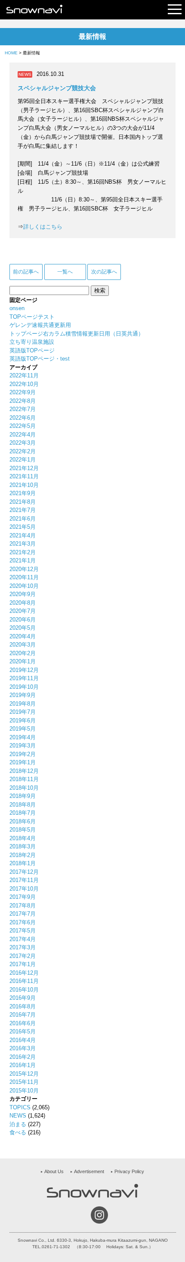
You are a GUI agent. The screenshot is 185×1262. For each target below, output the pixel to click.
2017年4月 (22, 939)
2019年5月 (22, 728)
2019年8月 (22, 703)
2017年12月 (24, 872)
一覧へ (65, 272)
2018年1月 (22, 863)
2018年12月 (24, 771)
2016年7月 (22, 1014)
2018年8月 (22, 804)
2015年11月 (24, 1082)
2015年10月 (24, 1090)
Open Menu (174, 9)
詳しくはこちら (42, 226)
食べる (17, 1132)
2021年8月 (22, 502)
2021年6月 (22, 518)
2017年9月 (22, 897)
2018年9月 (22, 796)
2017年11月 (24, 880)
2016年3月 (22, 1048)
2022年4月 (22, 434)
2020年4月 (22, 636)
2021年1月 (22, 560)
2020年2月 (22, 653)
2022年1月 (22, 459)
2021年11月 (24, 476)
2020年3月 (22, 644)
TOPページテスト (32, 317)
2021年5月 (22, 527)
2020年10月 (24, 586)
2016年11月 (24, 981)
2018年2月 (22, 855)
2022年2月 (22, 451)
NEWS (17, 1115)
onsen (17, 308)
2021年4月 (22, 535)
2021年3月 (22, 543)
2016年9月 (22, 998)
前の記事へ (26, 272)
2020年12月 (24, 569)
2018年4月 (22, 838)
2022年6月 (22, 417)
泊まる (17, 1124)
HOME (11, 52)
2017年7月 (22, 913)
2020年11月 (24, 577)
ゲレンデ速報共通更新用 (40, 325)
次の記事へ (104, 272)
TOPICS (20, 1107)
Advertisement (89, 1171)
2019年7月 (22, 712)
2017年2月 (22, 956)
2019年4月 (22, 737)
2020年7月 (22, 611)
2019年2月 (22, 754)
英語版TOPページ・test (39, 358)
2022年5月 (22, 426)
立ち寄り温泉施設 (31, 342)
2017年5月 (22, 930)
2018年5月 (22, 829)
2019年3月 (22, 745)
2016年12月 (24, 973)
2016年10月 (24, 989)
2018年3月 (22, 846)
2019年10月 (24, 687)
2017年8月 (22, 905)
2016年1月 (22, 1065)
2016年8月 (22, 1006)
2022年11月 (24, 375)
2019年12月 (24, 670)
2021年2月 (22, 552)
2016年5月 (22, 1031)
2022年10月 (24, 384)
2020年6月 (22, 619)
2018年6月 (22, 821)
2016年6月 (22, 1023)
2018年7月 (22, 813)
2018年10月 (24, 788)
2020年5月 (22, 628)
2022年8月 (22, 401)
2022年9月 (22, 392)
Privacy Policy (129, 1171)
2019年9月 (22, 695)
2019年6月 (22, 720)
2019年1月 (22, 762)
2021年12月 (24, 468)
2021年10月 (24, 485)
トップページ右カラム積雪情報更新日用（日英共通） (76, 333)
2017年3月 (22, 947)
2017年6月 (22, 922)
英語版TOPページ (32, 350)
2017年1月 (22, 964)
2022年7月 (22, 409)
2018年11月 (24, 779)
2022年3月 (22, 443)
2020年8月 (22, 603)
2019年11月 (24, 678)
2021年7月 (22, 510)
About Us (54, 1171)
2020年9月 (22, 594)
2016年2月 (22, 1057)
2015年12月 (24, 1074)
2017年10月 (24, 888)
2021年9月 (22, 493)
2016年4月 (22, 1040)
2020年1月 (22, 661)
